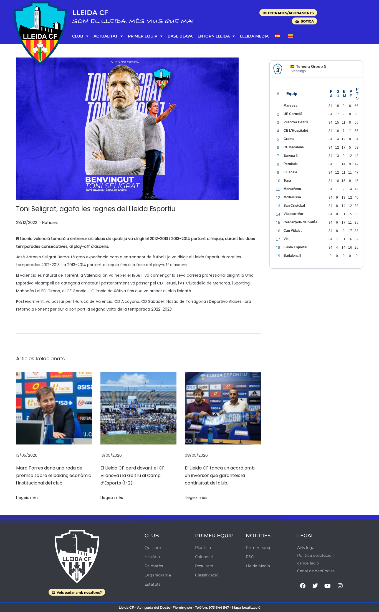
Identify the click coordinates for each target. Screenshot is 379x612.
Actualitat (106, 36)
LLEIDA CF (90, 13)
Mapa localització (246, 607)
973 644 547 (219, 607)
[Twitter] (315, 585)
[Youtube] (327, 585)
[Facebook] (302, 585)
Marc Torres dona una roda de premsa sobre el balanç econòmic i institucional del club (53, 475)
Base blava (180, 36)
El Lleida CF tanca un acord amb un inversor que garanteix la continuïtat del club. (220, 475)
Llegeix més (27, 497)
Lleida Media (254, 36)
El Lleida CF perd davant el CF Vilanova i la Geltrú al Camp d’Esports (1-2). (132, 475)
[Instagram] (340, 585)
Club (77, 36)
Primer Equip (142, 36)
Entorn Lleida (214, 36)
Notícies (50, 222)
